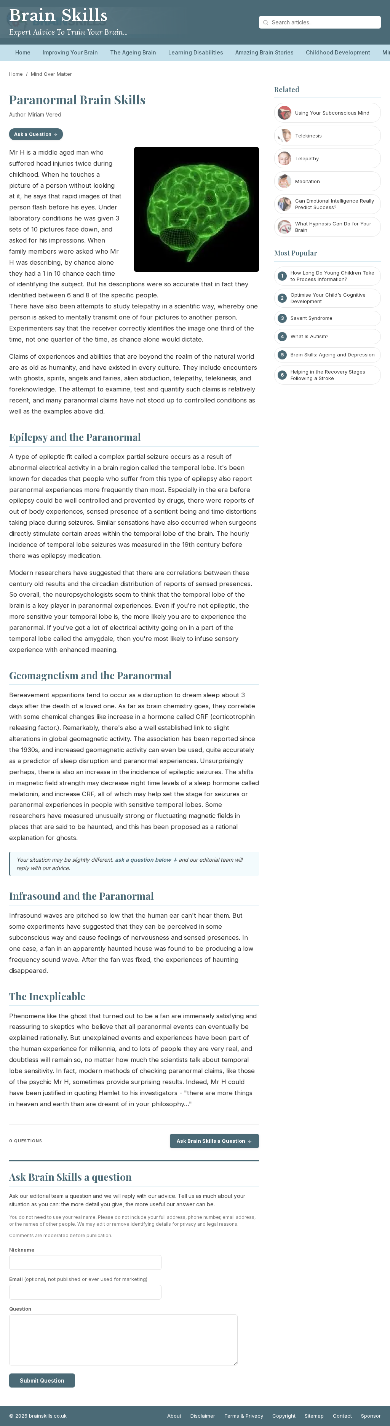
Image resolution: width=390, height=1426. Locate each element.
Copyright (284, 1416)
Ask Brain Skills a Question (211, 1141)
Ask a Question (32, 134)
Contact (342, 1416)
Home (22, 52)
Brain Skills (58, 15)
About (174, 1416)
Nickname (21, 1250)
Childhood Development (338, 52)
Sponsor (371, 1416)
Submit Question (42, 1380)
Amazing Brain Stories (264, 52)
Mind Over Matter (51, 74)
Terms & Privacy (243, 1416)
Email (78, 1279)
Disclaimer (202, 1416)
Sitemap (314, 1416)
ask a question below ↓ (146, 859)
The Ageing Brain (133, 52)
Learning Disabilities (195, 52)
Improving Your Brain (70, 52)
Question (20, 1309)
